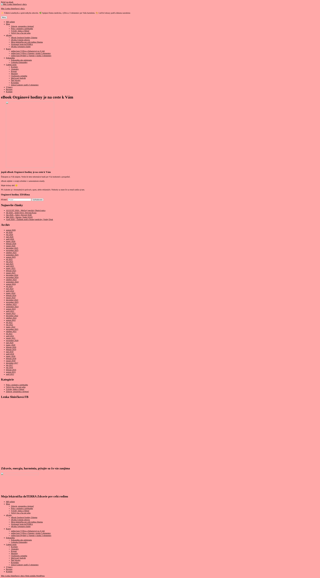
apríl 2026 (10, 239)
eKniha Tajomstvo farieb (20, 47)
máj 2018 (9, 352)
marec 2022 (10, 327)
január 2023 (10, 313)
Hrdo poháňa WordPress (35, 576)
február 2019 (11, 349)
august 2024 (11, 284)
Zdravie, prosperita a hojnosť (22, 26)
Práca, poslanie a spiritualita (22, 29)
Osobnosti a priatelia (19, 76)
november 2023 (12, 302)
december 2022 (12, 316)
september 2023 (12, 307)
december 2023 (12, 300)
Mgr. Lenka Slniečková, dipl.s (13, 9)
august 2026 (11, 230)
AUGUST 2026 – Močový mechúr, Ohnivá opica (25, 210)
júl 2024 (9, 286)
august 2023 (11, 309)
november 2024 (12, 277)
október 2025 (11, 253)
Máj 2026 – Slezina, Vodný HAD (19, 217)
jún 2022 (9, 325)
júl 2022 (9, 322)
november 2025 (12, 250)
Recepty (9, 89)
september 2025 (12, 255)
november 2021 (12, 329)
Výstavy (9, 87)
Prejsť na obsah (7, 2)
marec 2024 (10, 293)
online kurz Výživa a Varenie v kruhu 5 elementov (31, 53)
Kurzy (8, 49)
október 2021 (11, 331)
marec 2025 (10, 268)
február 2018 (11, 358)
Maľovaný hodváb (18, 78)
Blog (8, 24)
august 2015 (11, 372)
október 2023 (11, 304)
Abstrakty (15, 69)
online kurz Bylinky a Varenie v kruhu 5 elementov (31, 56)
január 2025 (10, 273)
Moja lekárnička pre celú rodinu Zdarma (27, 42)
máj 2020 (9, 343)
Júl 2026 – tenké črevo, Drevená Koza (21, 213)
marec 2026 (10, 241)
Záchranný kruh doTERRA (22, 44)
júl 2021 (9, 334)
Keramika (15, 83)
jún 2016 (9, 367)
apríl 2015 (10, 374)
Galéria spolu (11, 65)
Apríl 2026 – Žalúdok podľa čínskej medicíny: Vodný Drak (29, 219)
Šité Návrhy (15, 80)
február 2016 (11, 370)
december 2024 (12, 275)
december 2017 (12, 363)
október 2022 (11, 318)
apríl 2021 (10, 336)
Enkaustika (10, 58)
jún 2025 (9, 262)
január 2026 (10, 246)
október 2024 (11, 280)
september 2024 (12, 282)
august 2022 (11, 320)
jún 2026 (9, 235)
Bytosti (14, 71)
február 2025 (11, 271)
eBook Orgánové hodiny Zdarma (24, 38)
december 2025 (12, 248)
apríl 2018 (10, 354)
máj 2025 (9, 264)
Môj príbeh (10, 22)
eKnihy (9, 35)
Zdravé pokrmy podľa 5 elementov (25, 85)
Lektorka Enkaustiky (19, 62)
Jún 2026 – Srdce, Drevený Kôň (19, 215)
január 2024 (10, 298)
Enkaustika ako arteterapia (21, 60)
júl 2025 (9, 259)
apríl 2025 (10, 266)
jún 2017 (9, 365)
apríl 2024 (10, 291)
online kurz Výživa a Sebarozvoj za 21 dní (28, 51)
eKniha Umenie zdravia (20, 40)
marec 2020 (10, 345)
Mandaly (14, 74)
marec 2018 (10, 356)
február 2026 (11, 244)
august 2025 (11, 257)
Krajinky (14, 67)
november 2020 (12, 340)
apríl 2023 (10, 311)
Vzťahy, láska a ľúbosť (20, 31)
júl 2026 (9, 232)
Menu (4, 17)
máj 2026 (9, 237)
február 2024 (11, 295)
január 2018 (10, 361)
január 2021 (10, 338)
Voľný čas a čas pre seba (20, 33)
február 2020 (11, 347)
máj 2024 (9, 289)
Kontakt (9, 92)
